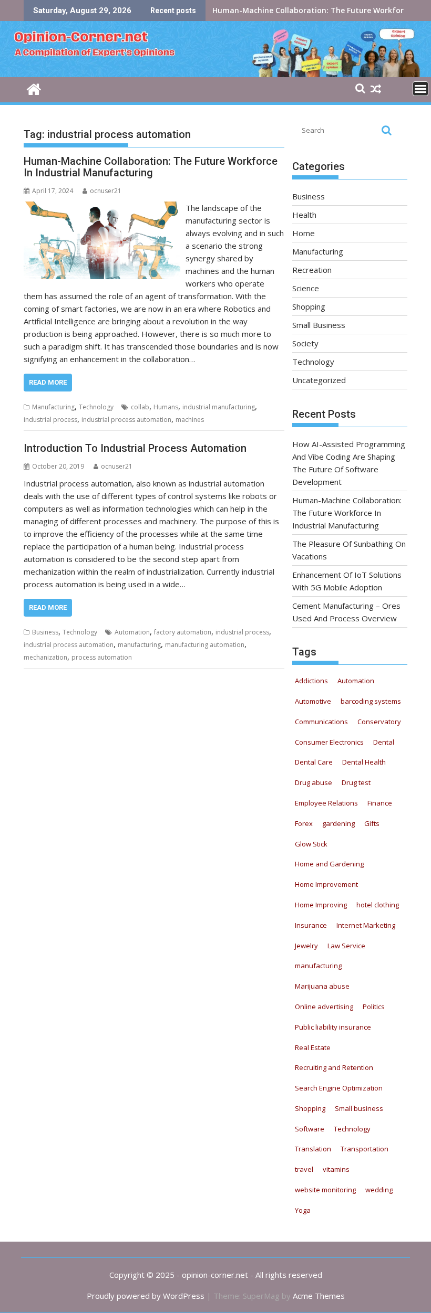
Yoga (303, 1210)
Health (304, 214)
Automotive (313, 701)
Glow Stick (311, 844)
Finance (379, 803)
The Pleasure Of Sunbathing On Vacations (290, 10)
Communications (321, 721)
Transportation (364, 1148)
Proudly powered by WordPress (145, 1295)
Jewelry (306, 945)
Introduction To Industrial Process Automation (135, 448)
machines (190, 419)
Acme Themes (319, 1295)
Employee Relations (326, 803)
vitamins (336, 1169)
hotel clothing (377, 904)
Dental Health (364, 762)
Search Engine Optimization (339, 1088)
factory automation (182, 632)
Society (305, 343)
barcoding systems (371, 701)
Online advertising (324, 1006)
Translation (313, 1148)
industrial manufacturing (218, 407)
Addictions (311, 680)
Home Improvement (326, 884)
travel (304, 1169)
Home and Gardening (329, 864)
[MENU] (420, 88)
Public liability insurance (333, 1027)
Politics (374, 1006)
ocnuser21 (105, 190)
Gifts (371, 823)
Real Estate (313, 1047)
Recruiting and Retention (334, 1067)
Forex (304, 823)
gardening (338, 823)
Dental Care (314, 762)
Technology (96, 407)
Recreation (312, 269)
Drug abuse (313, 782)
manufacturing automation (204, 644)
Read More (48, 382)
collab (140, 407)
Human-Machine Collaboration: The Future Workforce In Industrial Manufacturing (151, 167)
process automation (101, 657)
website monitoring (325, 1189)
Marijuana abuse (322, 986)
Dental (383, 742)
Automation (132, 632)
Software (309, 1129)
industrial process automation (126, 419)
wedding (379, 1189)
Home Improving (321, 904)
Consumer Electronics (329, 742)
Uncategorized (319, 380)
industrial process (50, 419)
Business (45, 632)
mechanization (45, 657)
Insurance (311, 925)
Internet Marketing (365, 925)
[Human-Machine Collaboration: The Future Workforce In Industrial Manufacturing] (102, 208)
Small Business (318, 325)
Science (305, 288)
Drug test (356, 782)
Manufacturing (53, 407)
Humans (165, 407)
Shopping (308, 306)
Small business (359, 1108)
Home (303, 233)
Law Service (346, 945)
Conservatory (379, 721)
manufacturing (139, 644)
